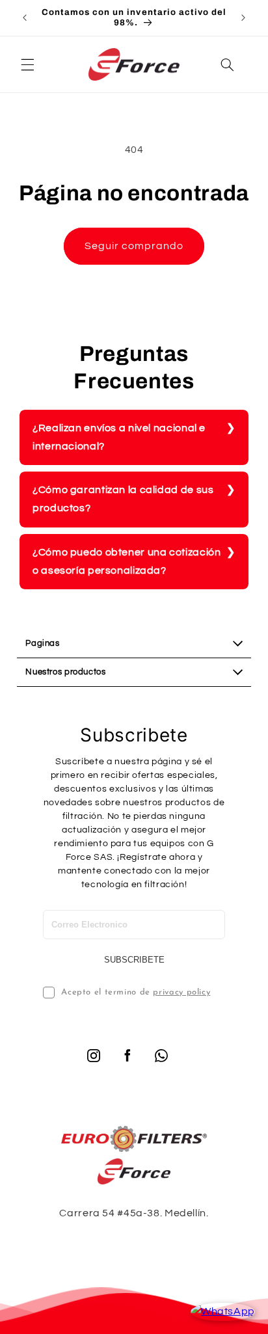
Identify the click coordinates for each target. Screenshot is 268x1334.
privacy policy (181, 992)
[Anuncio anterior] (24, 17)
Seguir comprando (134, 246)
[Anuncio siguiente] (243, 17)
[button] (27, 64)
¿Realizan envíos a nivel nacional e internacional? (119, 437)
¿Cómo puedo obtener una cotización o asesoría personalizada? (127, 561)
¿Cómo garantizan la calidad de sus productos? (123, 499)
